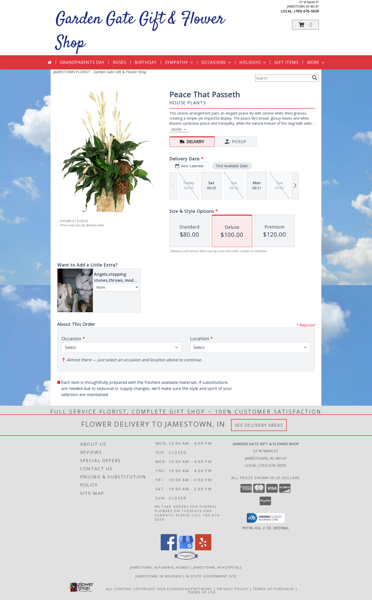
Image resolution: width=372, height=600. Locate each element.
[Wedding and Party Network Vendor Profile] (186, 558)
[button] (305, 25)
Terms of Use (202, 592)
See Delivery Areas (259, 425)
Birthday (145, 62)
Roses (119, 62)
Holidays (250, 62)
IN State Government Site (211, 576)
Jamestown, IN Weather (158, 576)
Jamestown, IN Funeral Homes (159, 567)
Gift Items (286, 62)
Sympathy (176, 62)
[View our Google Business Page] (186, 549)
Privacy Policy (232, 589)
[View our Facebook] (169, 549)
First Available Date (232, 165)
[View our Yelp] (203, 549)
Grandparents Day (82, 62)
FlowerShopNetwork (189, 589)
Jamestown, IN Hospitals (217, 567)
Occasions (213, 62)
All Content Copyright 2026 (136, 589)
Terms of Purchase (273, 589)
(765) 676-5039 (306, 11)
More (313, 62)
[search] (315, 78)
